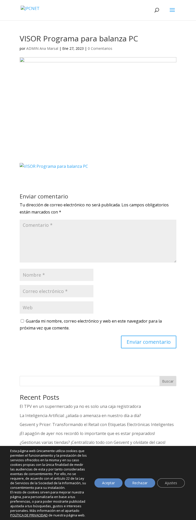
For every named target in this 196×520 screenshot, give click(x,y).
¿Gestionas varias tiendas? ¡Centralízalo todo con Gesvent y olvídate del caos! (92, 442)
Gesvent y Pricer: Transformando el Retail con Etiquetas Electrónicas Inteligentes (97, 424)
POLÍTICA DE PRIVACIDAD (29, 515)
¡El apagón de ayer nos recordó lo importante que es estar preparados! (87, 433)
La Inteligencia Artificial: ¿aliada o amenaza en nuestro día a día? (80, 415)
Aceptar (108, 482)
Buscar (168, 381)
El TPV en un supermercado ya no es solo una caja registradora (80, 406)
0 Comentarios (100, 48)
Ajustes (171, 482)
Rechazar (140, 482)
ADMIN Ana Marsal (42, 48)
